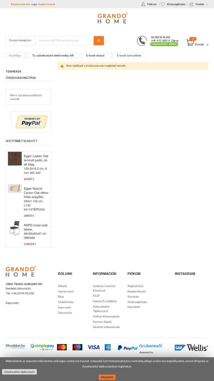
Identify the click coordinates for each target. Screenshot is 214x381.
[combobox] (69, 40)
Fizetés (200, 4)
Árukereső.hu (146, 352)
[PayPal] (127, 348)
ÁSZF (96, 295)
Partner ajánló (102, 321)
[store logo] (107, 18)
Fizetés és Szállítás (105, 301)
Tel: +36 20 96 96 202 (20, 293)
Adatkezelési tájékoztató (19, 371)
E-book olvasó (95, 55)
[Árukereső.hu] (150, 347)
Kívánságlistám (176, 4)
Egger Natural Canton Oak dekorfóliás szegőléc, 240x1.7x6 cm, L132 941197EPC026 (36, 198)
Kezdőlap (15, 55)
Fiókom (152, 4)
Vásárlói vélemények (106, 327)
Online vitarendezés (106, 316)
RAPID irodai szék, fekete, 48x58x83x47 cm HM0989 (36, 231)
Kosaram (133, 296)
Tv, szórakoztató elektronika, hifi (53, 55)
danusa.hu (65, 312)
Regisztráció (46, 4)
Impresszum (66, 291)
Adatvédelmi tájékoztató (101, 309)
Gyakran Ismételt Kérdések (104, 288)
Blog (61, 296)
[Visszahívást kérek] (156, 37)
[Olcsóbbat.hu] (15, 346)
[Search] (99, 40)
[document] (107, 369)
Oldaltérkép (66, 302)
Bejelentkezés (20, 4)
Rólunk (62, 286)
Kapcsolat (12, 303)
